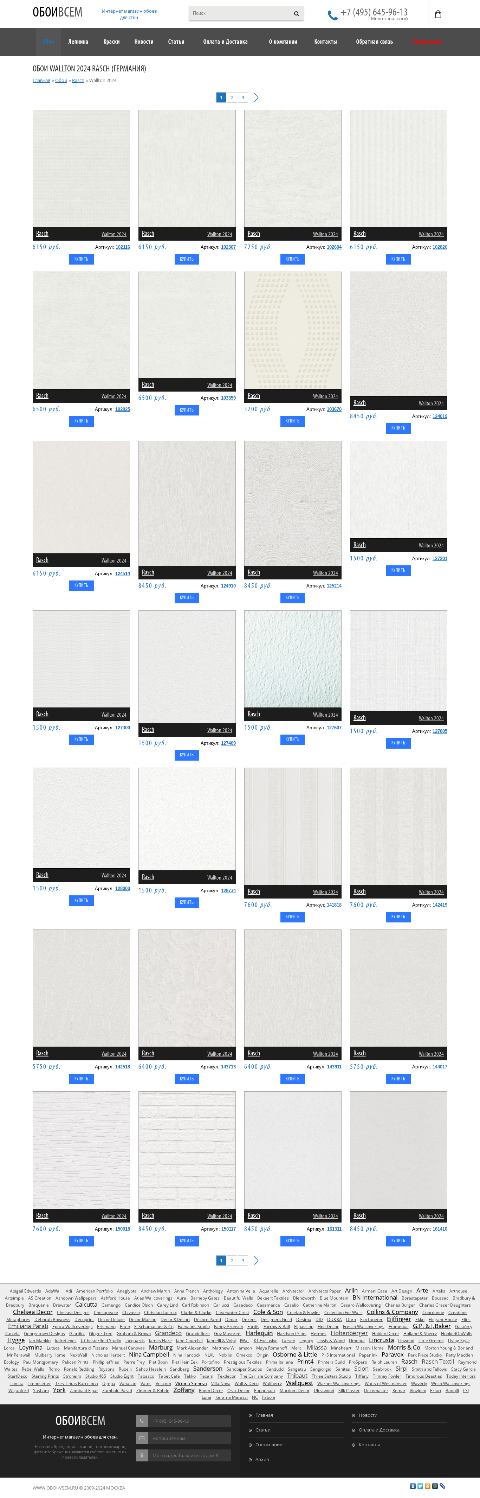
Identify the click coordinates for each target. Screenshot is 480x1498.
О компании (269, 1444)
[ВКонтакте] (413, 1486)
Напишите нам (169, 1438)
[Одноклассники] (428, 1486)
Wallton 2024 (114, 234)
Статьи (263, 1430)
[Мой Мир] (435, 1486)
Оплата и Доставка (379, 1430)
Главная (41, 80)
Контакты (369, 1444)
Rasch (78, 80)
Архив (262, 1459)
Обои (58, 12)
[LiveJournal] (442, 1486)
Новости (368, 1415)
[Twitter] (420, 1486)
